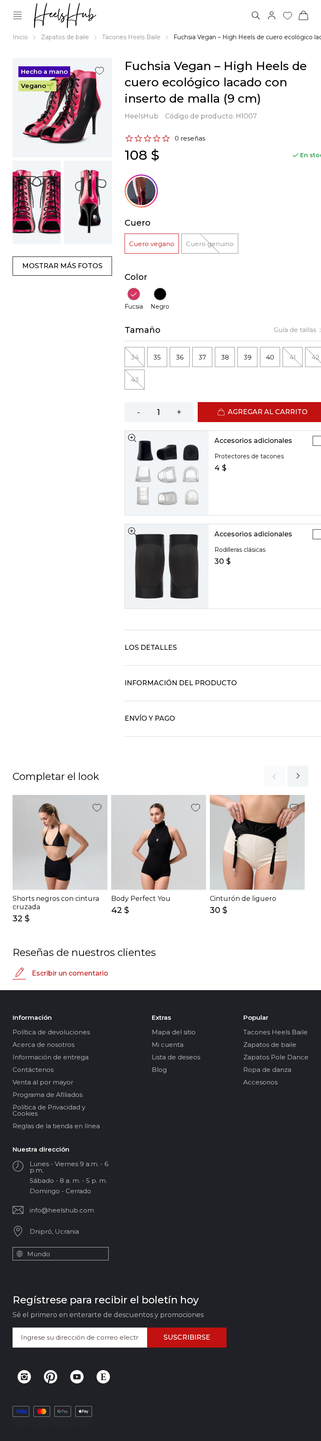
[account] (272, 15)
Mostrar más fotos (62, 266)
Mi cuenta (167, 1044)
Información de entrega (51, 1057)
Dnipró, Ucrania (54, 1231)
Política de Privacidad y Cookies (49, 1110)
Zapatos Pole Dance (275, 1057)
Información (32, 1017)
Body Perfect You (141, 899)
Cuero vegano (151, 244)
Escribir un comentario (70, 973)
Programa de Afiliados (47, 1094)
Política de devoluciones (51, 1032)
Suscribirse (186, 1337)
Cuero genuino (210, 244)
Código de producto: (211, 116)
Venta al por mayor (43, 1082)
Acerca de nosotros (43, 1044)
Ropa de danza (267, 1069)
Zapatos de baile (65, 37)
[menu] (17, 15)
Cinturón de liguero (243, 899)
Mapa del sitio (174, 1032)
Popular (255, 1017)
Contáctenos (33, 1069)
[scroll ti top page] (308, 1427)
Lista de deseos (176, 1057)
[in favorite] (99, 70)
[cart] (303, 15)
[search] (256, 15)
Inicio (20, 37)
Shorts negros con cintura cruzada (56, 903)
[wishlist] (288, 15)
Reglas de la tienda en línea (56, 1126)
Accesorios (260, 1082)
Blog (159, 1069)
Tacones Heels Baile (131, 37)
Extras (161, 1017)
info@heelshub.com (62, 1210)
